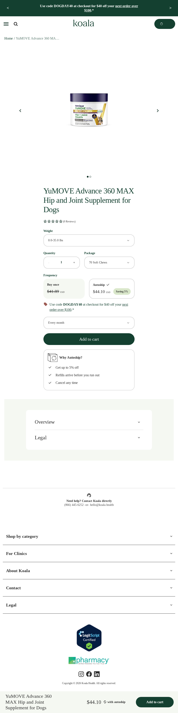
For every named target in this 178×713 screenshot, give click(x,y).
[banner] (89, 8)
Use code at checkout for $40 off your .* (89, 8)
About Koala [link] (18, 570)
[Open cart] (164, 24)
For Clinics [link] (16, 553)
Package (90, 253)
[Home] (83, 24)
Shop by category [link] (24, 536)
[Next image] (158, 111)
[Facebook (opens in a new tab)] (89, 674)
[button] (6, 24)
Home (8, 38)
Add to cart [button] (89, 339)
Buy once (53, 284)
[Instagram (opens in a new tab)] (81, 674)
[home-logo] (83, 24)
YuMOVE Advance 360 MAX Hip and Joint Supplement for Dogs (39, 38)
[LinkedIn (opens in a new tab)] (97, 674)
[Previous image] (20, 111)
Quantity (50, 253)
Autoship (97, 285)
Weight (48, 231)
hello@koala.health (102, 504)
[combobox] (89, 240)
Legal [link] (11, 605)
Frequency (51, 275)
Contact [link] (14, 587)
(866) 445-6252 (73, 504)
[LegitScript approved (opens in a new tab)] (89, 638)
